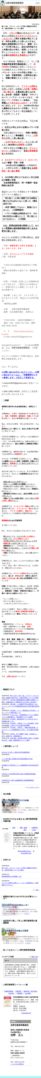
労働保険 (19, 993)
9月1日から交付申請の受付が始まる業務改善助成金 (19, 774)
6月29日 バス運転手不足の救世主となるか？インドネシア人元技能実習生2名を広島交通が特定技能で (20, 706)
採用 (13, 827)
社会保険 (28, 993)
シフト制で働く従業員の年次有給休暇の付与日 (17, 759)
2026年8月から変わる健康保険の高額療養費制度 (18, 780)
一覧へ (37, 890)
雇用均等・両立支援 (30, 991)
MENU (38, 3)
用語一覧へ (35, 956)
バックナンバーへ (33, 787)
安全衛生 (11, 993)
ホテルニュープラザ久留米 (22, 254)
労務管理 (18, 991)
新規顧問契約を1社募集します (12, 876)
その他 (33, 830)
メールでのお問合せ (17, 1064)
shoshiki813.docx (25, 851)
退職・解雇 (23, 827)
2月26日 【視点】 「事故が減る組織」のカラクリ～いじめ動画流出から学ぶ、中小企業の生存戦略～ (20, 730)
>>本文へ (21, 812)
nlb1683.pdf (27, 1013)
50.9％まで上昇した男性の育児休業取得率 (16, 752)
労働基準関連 (8, 991)
